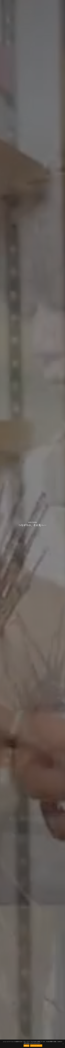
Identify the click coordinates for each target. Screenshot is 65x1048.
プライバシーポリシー (36, 1045)
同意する (26, 1045)
